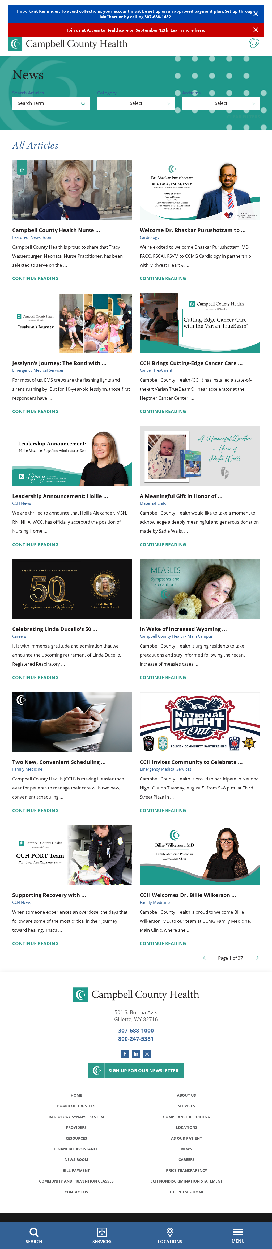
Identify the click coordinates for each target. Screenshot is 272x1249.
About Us (186, 1095)
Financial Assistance (76, 1148)
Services (186, 1105)
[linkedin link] (136, 1054)
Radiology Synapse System (76, 1116)
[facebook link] (125, 1054)
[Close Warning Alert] (255, 14)
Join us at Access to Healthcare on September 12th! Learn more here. (136, 30)
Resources (76, 1138)
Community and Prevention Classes (76, 1181)
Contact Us (76, 1191)
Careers (186, 1159)
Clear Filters (243, 116)
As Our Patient (186, 1138)
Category (107, 92)
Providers (76, 1127)
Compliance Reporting (186, 1116)
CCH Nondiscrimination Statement (186, 1181)
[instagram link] (147, 1054)
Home (76, 1095)
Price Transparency (186, 1170)
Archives (191, 92)
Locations (186, 1127)
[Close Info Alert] (255, 30)
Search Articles (28, 92)
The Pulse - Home (186, 1191)
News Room (76, 1159)
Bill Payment (76, 1170)
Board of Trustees (76, 1105)
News (186, 1148)
